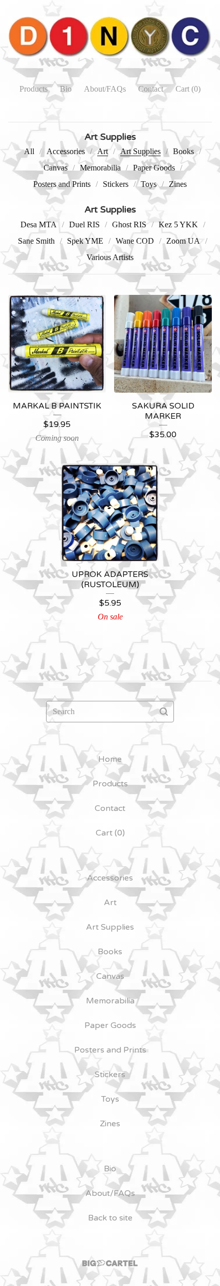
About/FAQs (105, 88)
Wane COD (135, 241)
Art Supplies (140, 151)
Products (33, 88)
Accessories (66, 151)
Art (102, 151)
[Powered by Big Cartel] (110, 1263)
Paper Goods (154, 167)
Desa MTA (38, 224)
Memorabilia (100, 167)
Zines (178, 184)
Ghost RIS (129, 224)
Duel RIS (84, 224)
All (29, 151)
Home (110, 759)
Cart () (188, 88)
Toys (149, 184)
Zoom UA (183, 241)
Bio (66, 88)
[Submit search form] (164, 711)
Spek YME (85, 241)
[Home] (110, 37)
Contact (150, 88)
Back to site (110, 1218)
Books (183, 151)
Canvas (55, 167)
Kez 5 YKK (178, 224)
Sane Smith (36, 241)
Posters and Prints (62, 184)
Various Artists (110, 257)
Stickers (115, 184)
